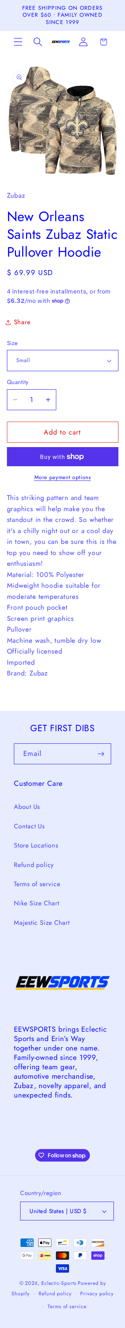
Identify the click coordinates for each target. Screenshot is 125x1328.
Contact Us (29, 826)
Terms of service (37, 884)
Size (12, 343)
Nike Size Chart (36, 903)
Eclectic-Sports (58, 1283)
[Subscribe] (101, 754)
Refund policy (34, 864)
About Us (27, 806)
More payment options (62, 477)
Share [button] (22, 322)
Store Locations (36, 845)
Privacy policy (97, 1293)
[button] (18, 42)
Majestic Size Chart (42, 922)
